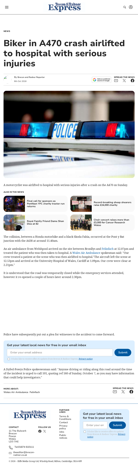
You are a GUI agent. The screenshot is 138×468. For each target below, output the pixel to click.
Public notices (63, 436)
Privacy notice (86, 359)
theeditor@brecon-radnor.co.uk (24, 453)
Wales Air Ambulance (86, 252)
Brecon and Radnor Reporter (31, 77)
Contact (63, 422)
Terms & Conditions (65, 418)
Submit (122, 352)
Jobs (61, 431)
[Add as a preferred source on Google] (101, 80)
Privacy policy (63, 427)
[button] (7, 7)
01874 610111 (26, 447)
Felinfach (108, 248)
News (7, 31)
